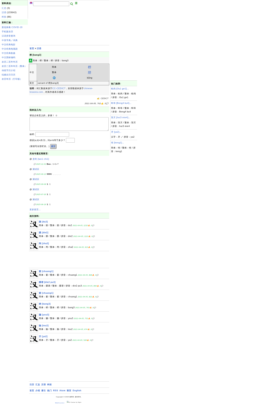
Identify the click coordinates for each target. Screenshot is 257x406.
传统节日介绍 (8, 70)
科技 (4, 17)
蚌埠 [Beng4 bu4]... (121, 103)
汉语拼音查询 (8, 36)
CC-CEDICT (59, 88)
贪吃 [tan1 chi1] (41, 159)
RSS (55, 390)
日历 (32, 384)
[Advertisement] (14, 122)
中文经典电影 (8, 44)
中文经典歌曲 (8, 53)
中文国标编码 (8, 57)
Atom (62, 390)
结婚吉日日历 (8, 75)
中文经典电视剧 (10, 49)
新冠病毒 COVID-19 (12, 27)
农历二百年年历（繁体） (14, 66)
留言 (69, 390)
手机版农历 (7, 31)
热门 (49, 390)
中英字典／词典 (10, 40)
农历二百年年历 (10, 62)
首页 (32, 48)
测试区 (36, 169)
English (77, 390)
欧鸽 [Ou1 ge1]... (120, 88)
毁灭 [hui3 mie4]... (120, 117)
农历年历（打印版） (12, 79)
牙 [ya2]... (116, 132)
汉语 (4, 12)
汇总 (4, 8)
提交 (53, 146)
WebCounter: (60, 403)
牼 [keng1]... (117, 142)
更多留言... (35, 209)
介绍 (37, 390)
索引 (43, 390)
